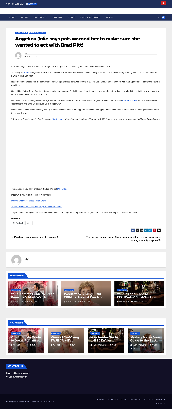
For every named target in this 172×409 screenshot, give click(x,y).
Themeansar (49, 401)
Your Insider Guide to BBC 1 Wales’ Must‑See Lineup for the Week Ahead (138, 297)
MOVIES (42, 32)
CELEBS (142, 399)
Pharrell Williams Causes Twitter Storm (28, 201)
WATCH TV (100, 399)
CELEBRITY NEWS (21, 32)
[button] (159, 17)
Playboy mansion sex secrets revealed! (36, 237)
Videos (109, 17)
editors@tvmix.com (20, 373)
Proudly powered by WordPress (18, 401)
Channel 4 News (129, 100)
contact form (21, 377)
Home (12, 17)
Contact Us (40, 17)
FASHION (133, 399)
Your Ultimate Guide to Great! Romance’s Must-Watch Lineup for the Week (32, 297)
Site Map (58, 17)
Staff (71, 17)
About (24, 17)
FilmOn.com (56, 119)
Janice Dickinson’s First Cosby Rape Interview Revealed (36, 207)
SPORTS (123, 399)
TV (108, 399)
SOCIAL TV (160, 404)
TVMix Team (32, 302)
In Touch (27, 72)
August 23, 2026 (20, 345)
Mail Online (62, 189)
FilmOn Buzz (33, 32)
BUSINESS (160, 399)
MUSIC (151, 399)
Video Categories (90, 17)
